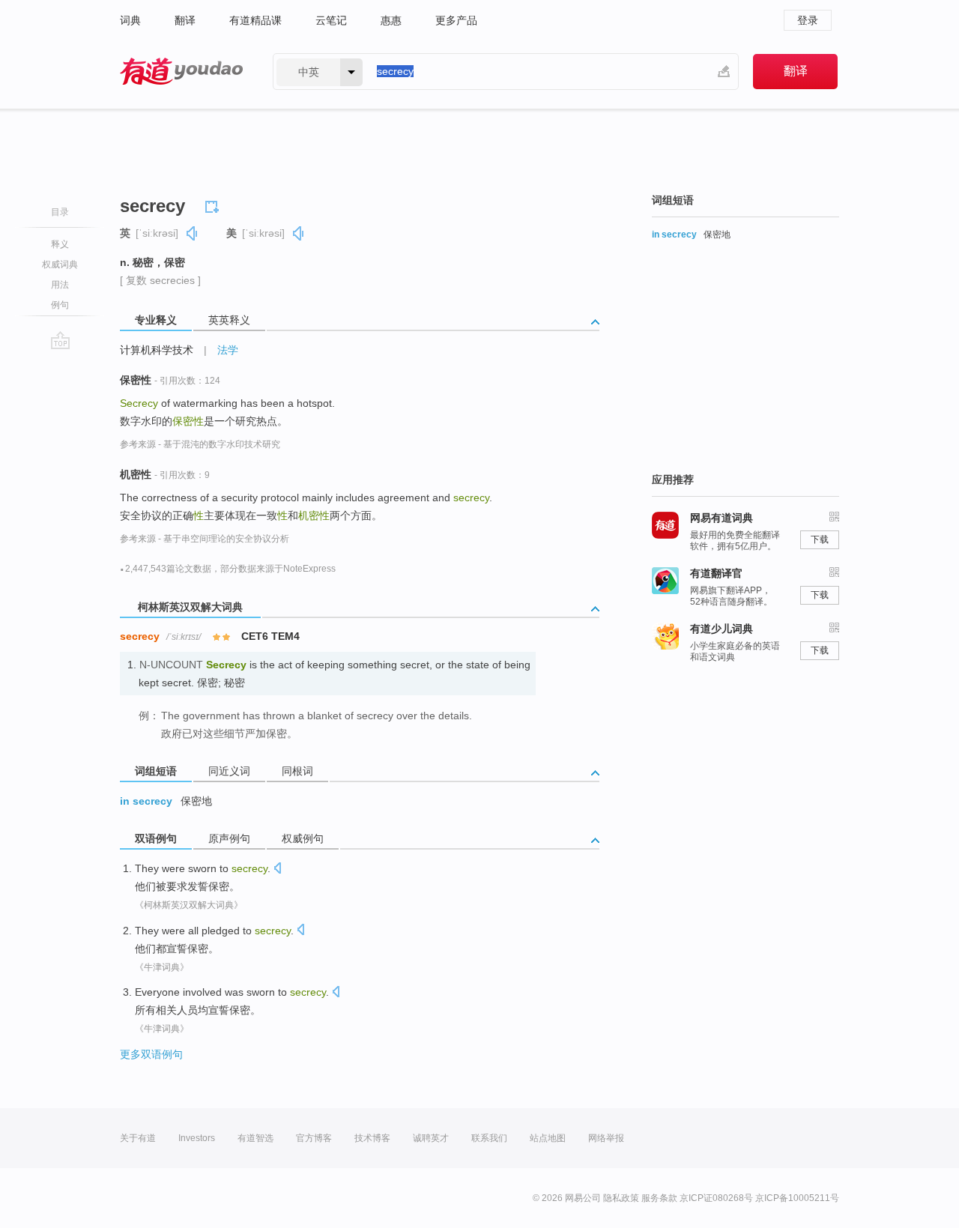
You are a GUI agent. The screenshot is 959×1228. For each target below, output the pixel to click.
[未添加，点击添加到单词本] (214, 204)
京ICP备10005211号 (797, 1198)
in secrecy (146, 801)
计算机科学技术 (156, 350)
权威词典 (60, 264)
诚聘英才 (431, 1138)
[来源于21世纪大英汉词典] (221, 798)
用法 (60, 284)
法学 (227, 350)
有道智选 (255, 1138)
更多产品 (456, 20)
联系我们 (489, 1138)
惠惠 (391, 20)
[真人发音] (193, 233)
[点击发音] (277, 869)
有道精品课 (255, 20)
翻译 (185, 20)
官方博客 (314, 1138)
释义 (60, 244)
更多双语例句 (151, 1054)
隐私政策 (621, 1198)
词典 (130, 20)
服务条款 (659, 1198)
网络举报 (606, 1138)
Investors (196, 1138)
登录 (807, 20)
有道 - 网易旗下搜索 (181, 71)
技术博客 (372, 1138)
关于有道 (138, 1138)
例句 (60, 305)
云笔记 (331, 20)
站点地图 (548, 1138)
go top (60, 340)
